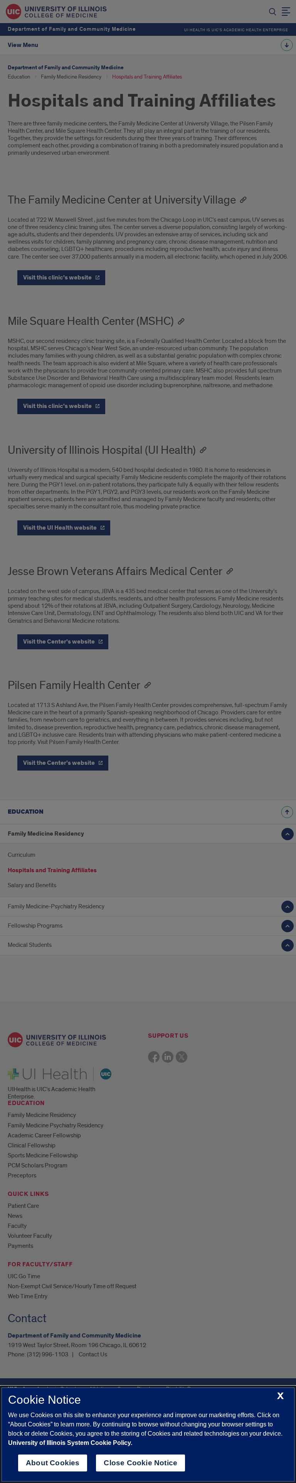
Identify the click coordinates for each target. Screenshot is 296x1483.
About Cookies (52, 1463)
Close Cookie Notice (140, 1463)
